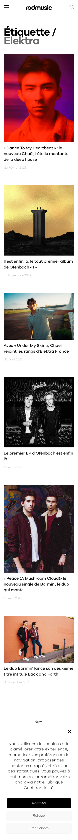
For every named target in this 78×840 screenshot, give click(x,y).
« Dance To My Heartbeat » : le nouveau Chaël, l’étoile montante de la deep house (36, 154)
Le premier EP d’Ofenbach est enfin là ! (38, 456)
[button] (69, 731)
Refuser (39, 815)
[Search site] (72, 8)
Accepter (39, 803)
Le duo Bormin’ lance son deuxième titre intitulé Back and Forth (38, 671)
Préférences (39, 828)
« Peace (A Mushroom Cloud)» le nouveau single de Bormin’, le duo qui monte (36, 584)
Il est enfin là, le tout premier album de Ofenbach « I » (38, 264)
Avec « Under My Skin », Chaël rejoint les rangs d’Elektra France (36, 349)
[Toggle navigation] (6, 7)
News (39, 722)
